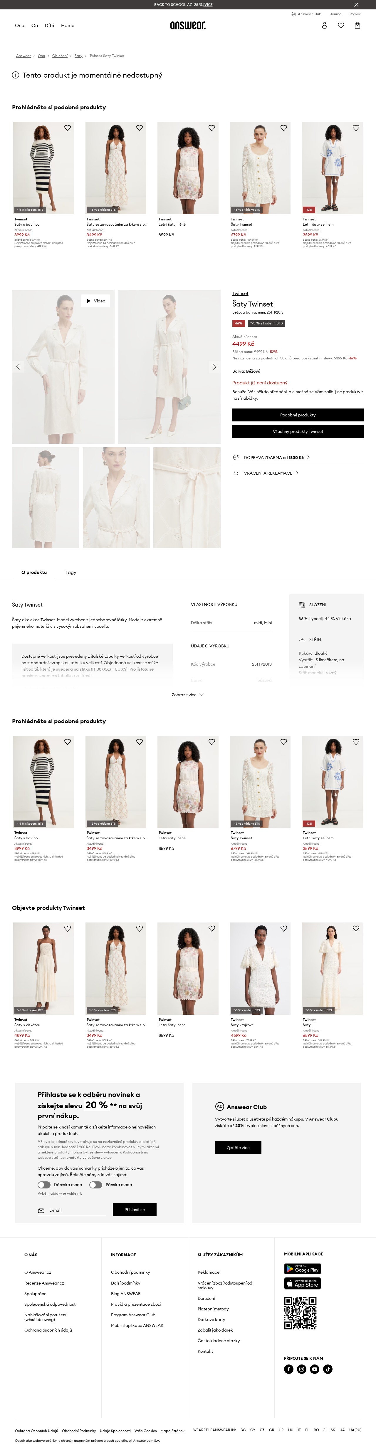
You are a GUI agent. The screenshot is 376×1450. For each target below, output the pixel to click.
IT (299, 1430)
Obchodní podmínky (130, 1272)
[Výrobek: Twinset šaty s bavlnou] (43, 168)
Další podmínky (125, 1283)
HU (290, 1430)
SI (324, 1430)
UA (342, 1430)
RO (316, 1430)
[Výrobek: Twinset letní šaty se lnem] (332, 168)
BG (243, 1430)
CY (252, 1430)
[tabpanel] (188, 640)
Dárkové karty (211, 1319)
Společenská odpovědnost (49, 1304)
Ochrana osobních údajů (48, 1330)
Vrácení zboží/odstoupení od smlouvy (225, 1285)
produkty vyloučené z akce (89, 1157)
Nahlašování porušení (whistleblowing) (45, 1317)
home (67, 25)
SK (333, 1430)
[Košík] (357, 25)
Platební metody (213, 1309)
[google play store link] (302, 1268)
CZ (262, 1430)
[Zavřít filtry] (356, 4)
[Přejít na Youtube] (314, 1369)
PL (307, 1430)
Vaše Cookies (146, 1431)
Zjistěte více (238, 1147)
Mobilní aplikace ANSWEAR (137, 1325)
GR (271, 1430)
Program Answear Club (133, 1314)
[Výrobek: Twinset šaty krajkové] (260, 968)
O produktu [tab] (34, 572)
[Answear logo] (188, 25)
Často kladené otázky (219, 1340)
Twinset (240, 293)
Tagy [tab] (71, 572)
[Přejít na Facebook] (288, 1369)
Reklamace (208, 1272)
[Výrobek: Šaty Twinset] (260, 168)
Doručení (206, 1298)
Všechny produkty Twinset (298, 431)
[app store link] (302, 1282)
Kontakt (205, 1351)
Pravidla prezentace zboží (136, 1304)
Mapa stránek (172, 1431)
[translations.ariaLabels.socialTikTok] (328, 1369)
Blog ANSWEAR (126, 1293)
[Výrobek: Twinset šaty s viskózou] (43, 968)
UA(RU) (355, 1430)
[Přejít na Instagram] (301, 1369)
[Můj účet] (324, 25)
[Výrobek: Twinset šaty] (332, 968)
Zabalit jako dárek (215, 1330)
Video (99, 301)
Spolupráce (35, 1293)
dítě (49, 25)
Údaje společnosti (115, 1431)
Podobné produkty (298, 415)
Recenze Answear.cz (44, 1283)
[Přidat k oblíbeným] (67, 127)
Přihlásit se (135, 1209)
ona (19, 25)
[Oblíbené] (341, 25)
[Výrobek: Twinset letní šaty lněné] (188, 168)
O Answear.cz (37, 1272)
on (34, 25)
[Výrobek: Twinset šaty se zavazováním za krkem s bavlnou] (116, 168)
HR (281, 1430)
